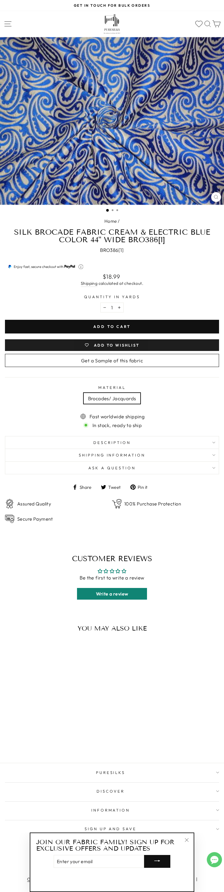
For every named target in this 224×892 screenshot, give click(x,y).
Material (112, 387)
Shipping (89, 283)
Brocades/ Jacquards (112, 398)
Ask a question (112, 468)
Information (110, 810)
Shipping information (112, 455)
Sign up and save (111, 828)
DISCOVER (111, 791)
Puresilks (110, 772)
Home (110, 221)
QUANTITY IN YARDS (112, 296)
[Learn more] (80, 266)
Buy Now (46, 741)
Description (112, 442)
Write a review (112, 594)
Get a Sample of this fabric (112, 360)
